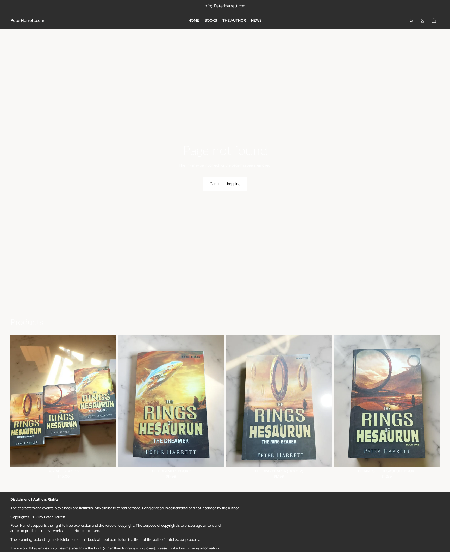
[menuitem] (193, 20)
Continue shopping (225, 183)
